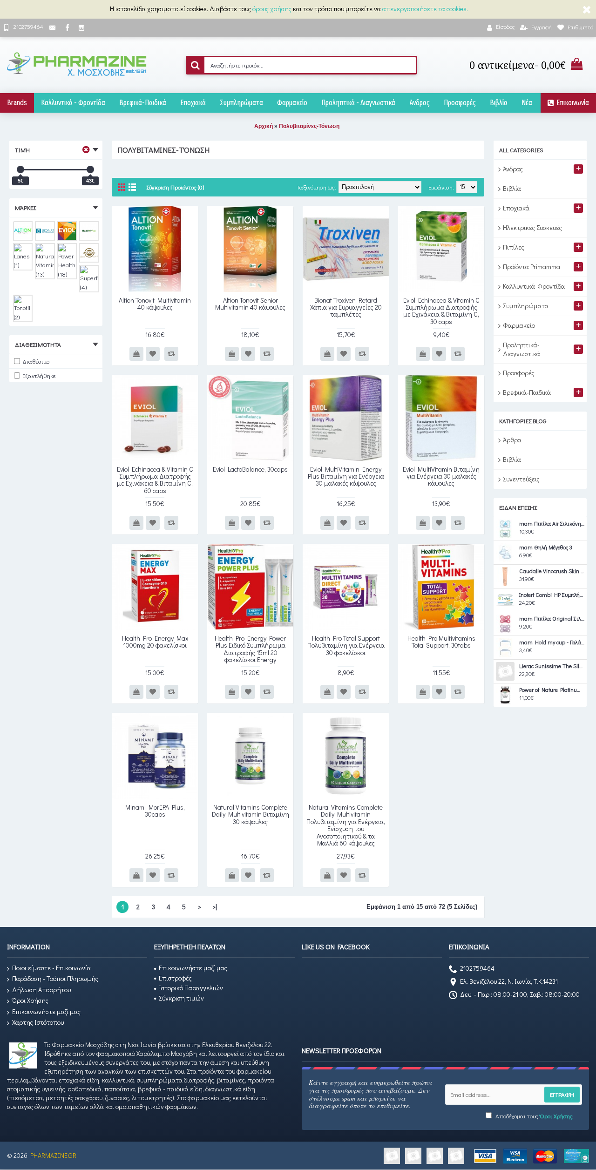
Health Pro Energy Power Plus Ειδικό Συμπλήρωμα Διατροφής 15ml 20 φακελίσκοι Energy (250, 649)
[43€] (90, 169)
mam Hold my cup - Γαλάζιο (551, 642)
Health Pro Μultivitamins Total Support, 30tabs (441, 641)
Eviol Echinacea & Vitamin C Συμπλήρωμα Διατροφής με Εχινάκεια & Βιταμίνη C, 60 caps (155, 480)
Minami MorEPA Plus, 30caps (155, 810)
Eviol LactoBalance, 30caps (250, 469)
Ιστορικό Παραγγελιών (191, 987)
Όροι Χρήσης (30, 1000)
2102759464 (477, 968)
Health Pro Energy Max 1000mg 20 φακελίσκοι (155, 641)
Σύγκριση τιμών (181, 998)
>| (214, 906)
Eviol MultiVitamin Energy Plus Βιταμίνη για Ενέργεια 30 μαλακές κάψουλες (346, 476)
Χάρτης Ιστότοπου (38, 1022)
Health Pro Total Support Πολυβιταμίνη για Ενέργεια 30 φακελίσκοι (346, 645)
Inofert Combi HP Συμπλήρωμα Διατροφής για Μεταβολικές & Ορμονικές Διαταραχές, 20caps (551, 595)
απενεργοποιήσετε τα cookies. (425, 8)
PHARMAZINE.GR (53, 1155)
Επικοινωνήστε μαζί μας (46, 1011)
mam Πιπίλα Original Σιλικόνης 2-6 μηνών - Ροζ (551, 618)
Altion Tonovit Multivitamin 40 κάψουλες (155, 303)
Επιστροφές (175, 978)
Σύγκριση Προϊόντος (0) (175, 187)
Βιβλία (512, 459)
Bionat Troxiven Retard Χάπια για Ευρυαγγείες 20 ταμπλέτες (346, 307)
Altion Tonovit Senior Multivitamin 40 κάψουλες (250, 303)
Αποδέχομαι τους (533, 1116)
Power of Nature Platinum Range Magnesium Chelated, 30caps (551, 690)
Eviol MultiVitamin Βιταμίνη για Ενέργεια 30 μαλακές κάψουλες (441, 476)
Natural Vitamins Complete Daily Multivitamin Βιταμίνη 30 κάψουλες (250, 814)
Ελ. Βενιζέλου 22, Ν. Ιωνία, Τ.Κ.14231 (509, 981)
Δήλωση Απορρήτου (41, 989)
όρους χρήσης (271, 8)
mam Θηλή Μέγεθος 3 (545, 547)
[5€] (20, 169)
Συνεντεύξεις (521, 478)
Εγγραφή (562, 1094)
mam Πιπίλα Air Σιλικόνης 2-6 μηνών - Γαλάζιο (551, 524)
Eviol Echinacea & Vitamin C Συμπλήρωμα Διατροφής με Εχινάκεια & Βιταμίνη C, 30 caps (441, 311)
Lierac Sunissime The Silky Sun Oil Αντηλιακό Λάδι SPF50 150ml (551, 666)
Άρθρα (512, 439)
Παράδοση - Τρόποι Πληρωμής (55, 978)
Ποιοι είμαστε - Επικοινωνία (51, 967)
